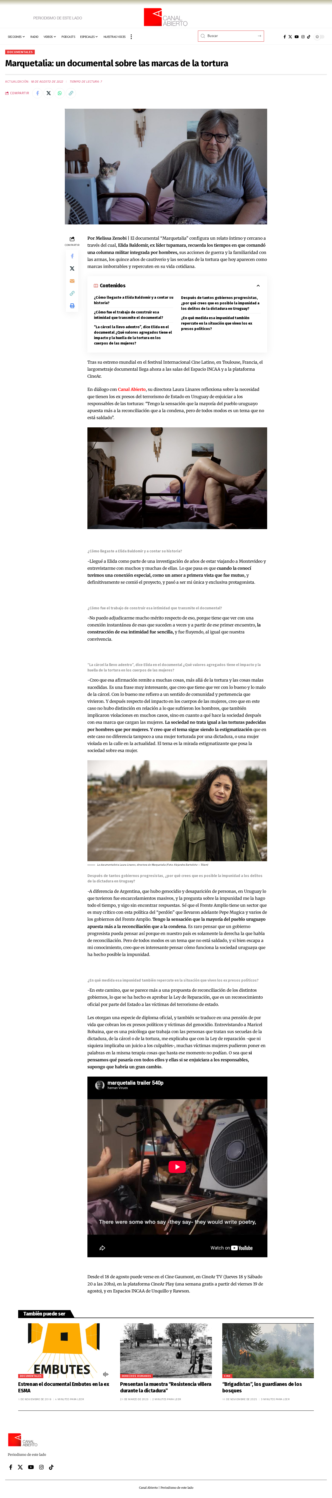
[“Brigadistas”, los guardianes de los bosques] (268, 1350)
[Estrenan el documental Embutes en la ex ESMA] (64, 1350)
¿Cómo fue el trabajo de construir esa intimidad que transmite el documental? (129, 315)
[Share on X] (48, 93)
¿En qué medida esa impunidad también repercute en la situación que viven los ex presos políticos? (216, 323)
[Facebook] (284, 37)
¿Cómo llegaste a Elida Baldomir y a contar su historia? (133, 300)
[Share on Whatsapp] (59, 93)
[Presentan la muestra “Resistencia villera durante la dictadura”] (166, 1350)
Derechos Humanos (136, 1376)
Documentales (20, 52)
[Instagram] (303, 37)
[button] (131, 37)
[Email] (72, 281)
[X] (290, 37)
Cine (227, 1376)
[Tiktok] (309, 37)
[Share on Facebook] (37, 93)
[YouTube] (296, 37)
